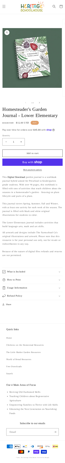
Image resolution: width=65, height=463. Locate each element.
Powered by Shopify (43, 457)
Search (9, 373)
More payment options (32, 170)
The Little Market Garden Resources (23, 352)
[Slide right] (39, 102)
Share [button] (8, 304)
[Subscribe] (55, 432)
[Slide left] (25, 102)
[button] (3, 6)
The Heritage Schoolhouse (29, 457)
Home (9, 338)
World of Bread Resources (18, 359)
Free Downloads (14, 366)
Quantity (6, 135)
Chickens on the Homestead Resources (25, 345)
